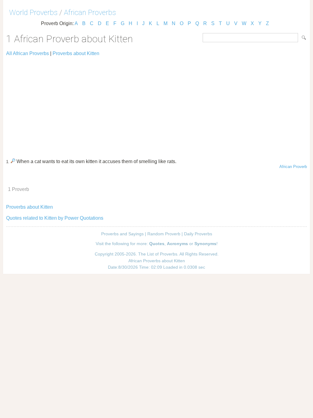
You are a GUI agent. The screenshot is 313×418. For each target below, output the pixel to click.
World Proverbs (33, 12)
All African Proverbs (27, 53)
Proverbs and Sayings (122, 233)
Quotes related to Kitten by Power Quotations (54, 218)
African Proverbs (90, 12)
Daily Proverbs (198, 233)
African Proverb (293, 166)
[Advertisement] (156, 104)
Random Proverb (163, 233)
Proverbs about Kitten (76, 53)
